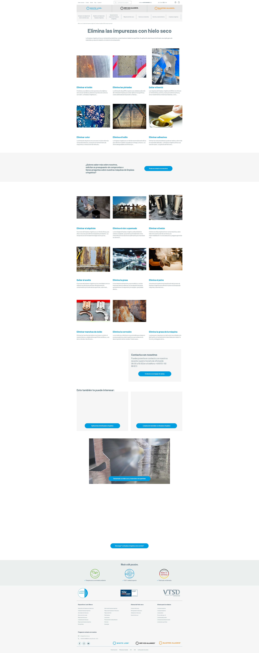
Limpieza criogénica (173, 16)
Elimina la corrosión (122, 331)
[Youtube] (88, 643)
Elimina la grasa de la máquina (163, 331)
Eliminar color (83, 137)
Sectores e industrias (144, 16)
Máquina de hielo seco (129, 16)
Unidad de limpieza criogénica (89, 23)
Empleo (87, 2)
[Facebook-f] (79, 643)
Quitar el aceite (84, 280)
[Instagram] (84, 643)
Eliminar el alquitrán (86, 228)
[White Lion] (94, 8)
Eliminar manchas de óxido (89, 331)
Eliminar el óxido (84, 87)
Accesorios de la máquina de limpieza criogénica (114, 16)
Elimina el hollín (120, 137)
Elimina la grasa (120, 280)
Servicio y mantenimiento (159, 16)
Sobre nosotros (81, 2)
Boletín (91, 2)
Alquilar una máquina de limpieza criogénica (99, 16)
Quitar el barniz (156, 87)
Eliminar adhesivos (158, 137)
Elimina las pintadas (122, 87)
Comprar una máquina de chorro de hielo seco (84, 16)
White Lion (80, 23)
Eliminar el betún (157, 228)
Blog (95, 2)
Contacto (99, 2)
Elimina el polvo (156, 280)
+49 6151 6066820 (146, 2)
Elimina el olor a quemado (125, 228)
